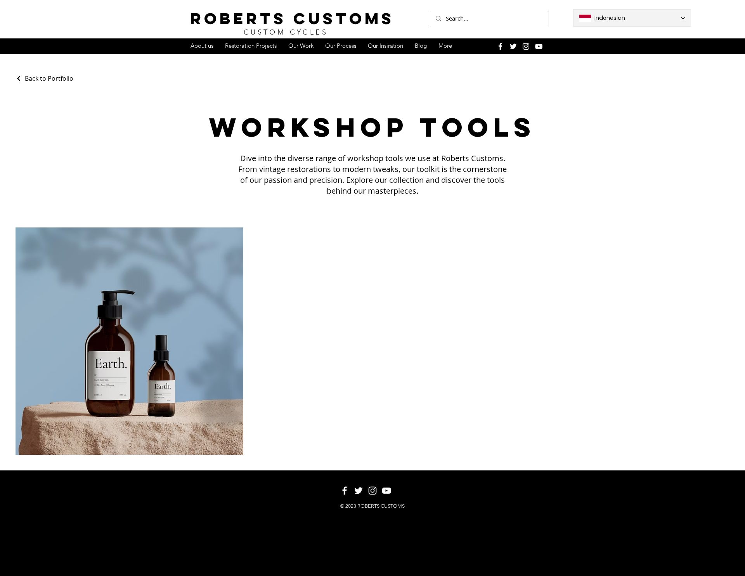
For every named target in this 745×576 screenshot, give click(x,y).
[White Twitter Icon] (513, 46)
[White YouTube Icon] (538, 46)
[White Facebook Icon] (500, 46)
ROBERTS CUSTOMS (292, 18)
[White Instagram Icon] (526, 46)
